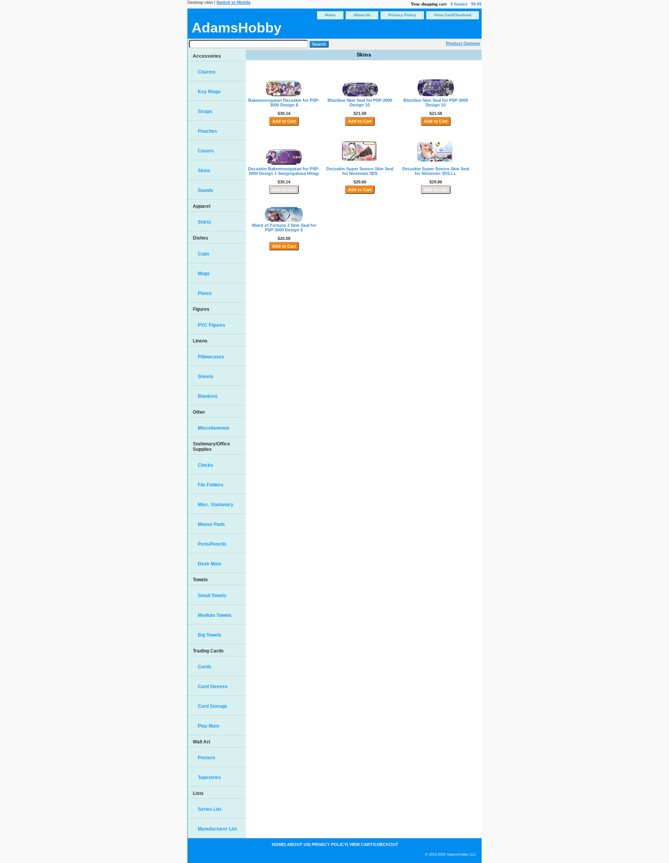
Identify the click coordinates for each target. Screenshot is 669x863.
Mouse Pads (211, 524)
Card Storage (212, 706)
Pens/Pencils (212, 544)
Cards (204, 667)
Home (330, 15)
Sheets (205, 376)
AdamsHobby (236, 28)
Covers (206, 151)
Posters (206, 757)
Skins (204, 170)
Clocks (205, 465)
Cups (203, 254)
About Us (362, 15)
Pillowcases (211, 357)
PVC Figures (211, 325)
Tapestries (209, 777)
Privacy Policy (402, 15)
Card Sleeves (213, 686)
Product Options (463, 43)
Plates (205, 293)
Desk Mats (209, 564)
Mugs (204, 273)
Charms (207, 72)
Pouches (207, 131)
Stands (205, 190)
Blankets (208, 396)
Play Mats (209, 726)
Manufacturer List (217, 829)
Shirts (204, 222)
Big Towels (209, 635)
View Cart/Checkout (452, 15)
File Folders (210, 485)
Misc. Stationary (215, 504)
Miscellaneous (214, 428)
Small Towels (212, 595)
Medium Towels (215, 615)
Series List (209, 809)
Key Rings (209, 91)
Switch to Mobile (233, 2)
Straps (205, 111)
